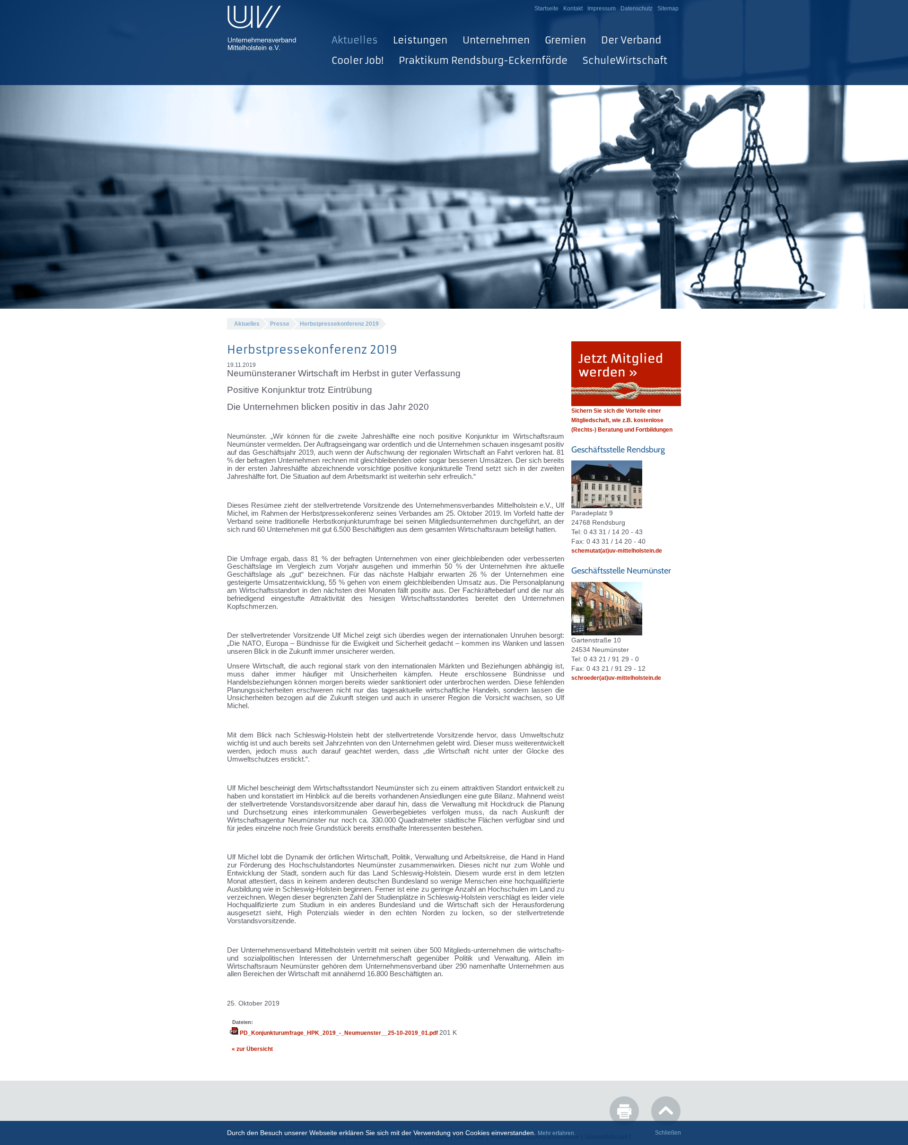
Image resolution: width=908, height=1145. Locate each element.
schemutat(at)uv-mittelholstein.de (616, 550)
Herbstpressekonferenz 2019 (339, 324)
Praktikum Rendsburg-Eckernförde (483, 60)
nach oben (666, 1111)
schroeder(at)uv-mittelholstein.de (616, 678)
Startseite (546, 8)
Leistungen (420, 40)
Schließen (668, 1132)
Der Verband (631, 40)
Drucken (624, 1111)
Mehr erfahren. (557, 1133)
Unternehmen (496, 40)
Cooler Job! (358, 60)
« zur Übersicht (252, 1049)
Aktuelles (355, 40)
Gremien (565, 40)
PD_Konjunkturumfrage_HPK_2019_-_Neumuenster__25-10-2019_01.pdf (339, 1033)
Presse (279, 324)
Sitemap (668, 8)
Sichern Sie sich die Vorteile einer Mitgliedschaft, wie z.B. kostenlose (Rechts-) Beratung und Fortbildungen (621, 420)
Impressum (601, 8)
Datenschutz (636, 8)
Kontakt (573, 8)
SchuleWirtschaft (625, 60)
